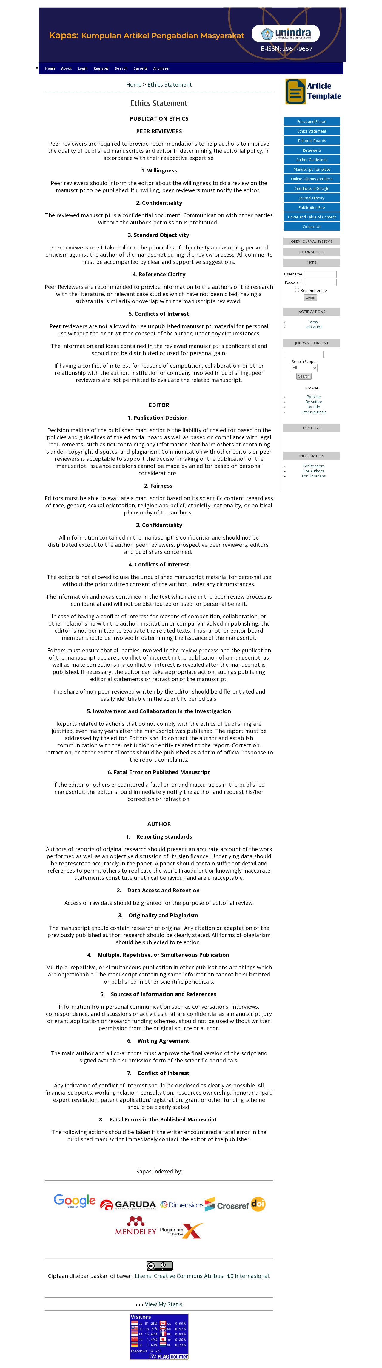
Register (101, 68)
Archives (161, 68)
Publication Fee (312, 207)
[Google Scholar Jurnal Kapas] (74, 1209)
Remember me (314, 290)
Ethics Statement (312, 131)
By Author (314, 401)
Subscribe (314, 326)
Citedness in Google (312, 188)
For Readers (313, 466)
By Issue (314, 396)
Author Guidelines (311, 159)
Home (50, 68)
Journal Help (311, 252)
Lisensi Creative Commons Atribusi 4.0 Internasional (202, 1275)
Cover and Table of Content (312, 217)
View (314, 321)
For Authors (314, 471)
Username (293, 274)
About (66, 68)
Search (121, 68)
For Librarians (314, 476)
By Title (314, 406)
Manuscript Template (312, 169)
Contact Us (312, 226)
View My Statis (163, 1304)
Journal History (311, 198)
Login (83, 68)
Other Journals (313, 412)
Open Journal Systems (311, 241)
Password (293, 282)
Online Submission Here (312, 178)
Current (140, 68)
